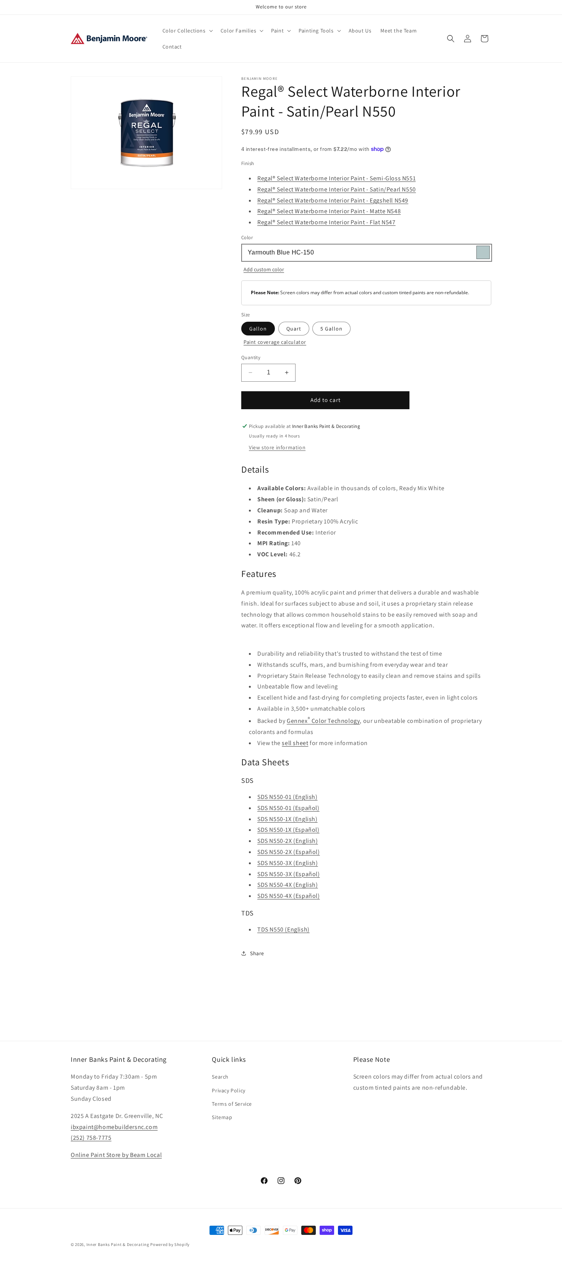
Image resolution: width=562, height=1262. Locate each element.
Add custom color (264, 269)
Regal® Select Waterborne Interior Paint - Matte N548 (329, 211)
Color (247, 237)
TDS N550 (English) (283, 929)
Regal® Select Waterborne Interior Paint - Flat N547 (326, 222)
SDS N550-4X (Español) (288, 896)
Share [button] (257, 953)
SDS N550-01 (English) (287, 797)
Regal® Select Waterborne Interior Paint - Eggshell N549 (332, 200)
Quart (293, 328)
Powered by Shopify (170, 1244)
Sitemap (222, 1117)
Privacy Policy (228, 1090)
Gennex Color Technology (323, 721)
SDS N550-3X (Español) (288, 874)
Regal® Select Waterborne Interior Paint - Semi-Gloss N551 (336, 178)
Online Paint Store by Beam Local (116, 1155)
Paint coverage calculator (275, 342)
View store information (277, 447)
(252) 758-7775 (91, 1138)
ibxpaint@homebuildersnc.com (114, 1127)
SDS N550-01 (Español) (288, 808)
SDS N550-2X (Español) (288, 852)
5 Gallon (331, 328)
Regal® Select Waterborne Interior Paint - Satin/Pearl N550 (336, 189)
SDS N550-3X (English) (287, 863)
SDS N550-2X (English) (287, 841)
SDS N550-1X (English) (287, 819)
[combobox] (366, 253)
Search (220, 1076)
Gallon (258, 328)
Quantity (250, 357)
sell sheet (295, 743)
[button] (187, 31)
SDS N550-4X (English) (287, 885)
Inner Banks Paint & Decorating (117, 1244)
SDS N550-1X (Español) (288, 830)
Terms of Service (232, 1103)
